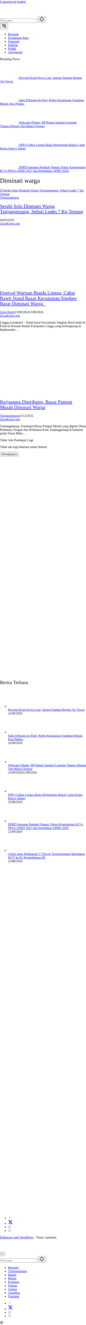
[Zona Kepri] (30, 14)
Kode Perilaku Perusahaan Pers (20, 1207)
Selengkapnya (9, 454)
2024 (6, 1204)
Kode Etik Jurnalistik (13, 1211)
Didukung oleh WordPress (16, 1237)
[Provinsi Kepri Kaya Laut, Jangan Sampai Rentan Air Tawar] (9, 77)
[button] (42, 19)
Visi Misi (79, 1207)
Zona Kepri (7, 312)
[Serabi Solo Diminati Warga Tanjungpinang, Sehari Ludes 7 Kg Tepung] (43, 194)
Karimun (13, 1282)
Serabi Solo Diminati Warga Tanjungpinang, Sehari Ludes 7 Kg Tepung (41, 209)
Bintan (12, 1278)
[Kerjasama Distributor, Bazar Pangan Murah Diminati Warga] (30, 393)
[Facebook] (9, 1218)
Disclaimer (71, 1204)
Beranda (13, 1267)
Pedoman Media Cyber (56, 1207)
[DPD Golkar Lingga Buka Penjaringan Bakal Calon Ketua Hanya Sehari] (9, 145)
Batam (12, 1274)
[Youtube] (9, 1230)
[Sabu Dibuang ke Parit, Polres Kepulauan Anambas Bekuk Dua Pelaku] (9, 100)
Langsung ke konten (13, 1)
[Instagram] (9, 1227)
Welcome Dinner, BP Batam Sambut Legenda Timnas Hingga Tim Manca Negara (38, 124)
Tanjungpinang (9, 197)
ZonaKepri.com (10, 223)
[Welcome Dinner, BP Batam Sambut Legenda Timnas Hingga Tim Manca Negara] (9, 122)
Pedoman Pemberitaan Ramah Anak (51, 1211)
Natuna (12, 1285)
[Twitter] (10, 1223)
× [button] (2, 1253)
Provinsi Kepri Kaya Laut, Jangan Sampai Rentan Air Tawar (46, 709)
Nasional (13, 1296)
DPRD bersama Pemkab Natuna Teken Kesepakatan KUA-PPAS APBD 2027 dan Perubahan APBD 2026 (42, 169)
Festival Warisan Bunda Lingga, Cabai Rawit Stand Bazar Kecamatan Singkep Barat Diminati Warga (38, 298)
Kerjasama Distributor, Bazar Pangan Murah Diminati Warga (36, 404)
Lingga (12, 1289)
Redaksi (56, 1204)
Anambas (14, 1292)
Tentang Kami (40, 1204)
